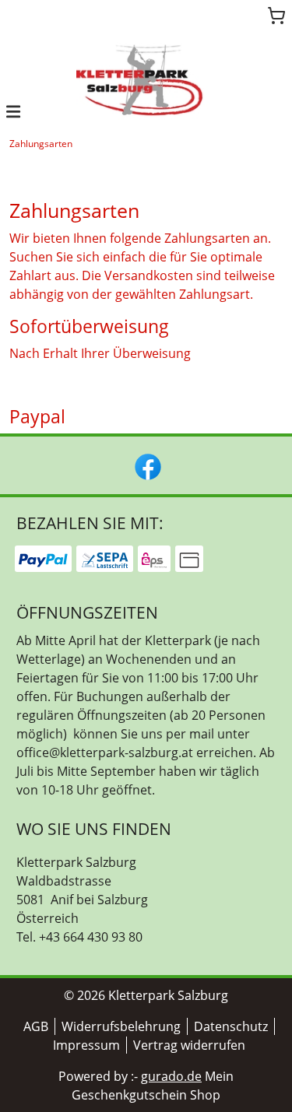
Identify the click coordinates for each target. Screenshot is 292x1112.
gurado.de (171, 1076)
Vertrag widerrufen (189, 1045)
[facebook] (146, 465)
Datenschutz (231, 1026)
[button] (13, 110)
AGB (35, 1026)
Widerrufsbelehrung (121, 1026)
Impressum (86, 1045)
